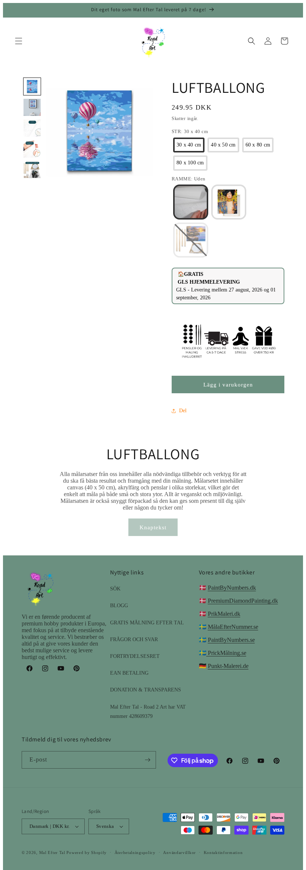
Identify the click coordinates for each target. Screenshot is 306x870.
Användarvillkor (179, 852)
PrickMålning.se (226, 653)
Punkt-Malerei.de (228, 666)
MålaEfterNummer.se (233, 627)
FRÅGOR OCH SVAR (134, 639)
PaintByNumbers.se (231, 640)
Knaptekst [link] (153, 527)
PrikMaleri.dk (224, 614)
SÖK (115, 589)
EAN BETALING (129, 673)
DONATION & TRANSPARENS (145, 690)
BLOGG (119, 605)
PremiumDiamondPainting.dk (243, 601)
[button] (18, 41)
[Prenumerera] (147, 760)
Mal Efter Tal (52, 852)
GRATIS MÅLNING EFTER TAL (147, 622)
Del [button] (183, 410)
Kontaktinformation (223, 852)
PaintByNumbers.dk (232, 587)
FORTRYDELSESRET (135, 656)
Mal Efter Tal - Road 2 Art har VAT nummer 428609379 (148, 711)
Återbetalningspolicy (135, 852)
